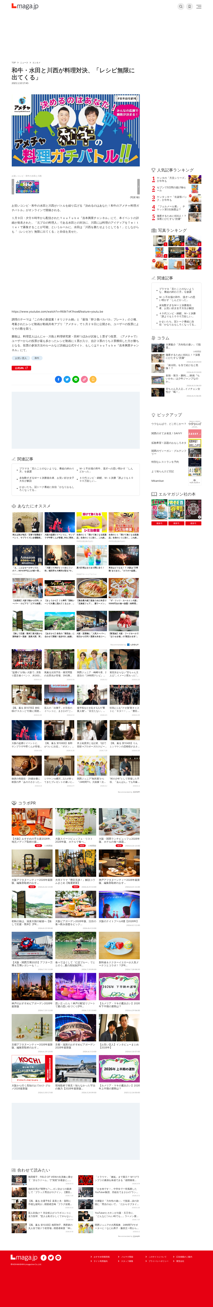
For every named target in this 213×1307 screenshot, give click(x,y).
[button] (13, 186)
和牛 (37, 358)
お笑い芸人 (21, 358)
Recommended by (118, 645)
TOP (14, 62)
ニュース (24, 62)
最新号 (159, 523)
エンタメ (36, 62)
